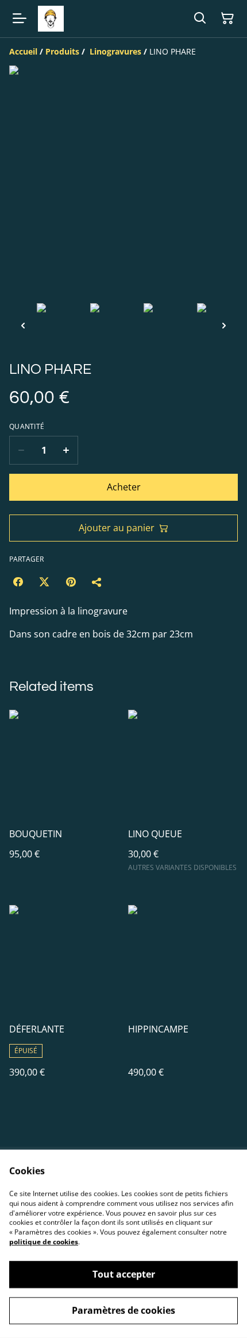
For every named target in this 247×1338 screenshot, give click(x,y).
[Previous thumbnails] (23, 325)
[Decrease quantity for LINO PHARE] (21, 450)
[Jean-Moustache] (51, 19)
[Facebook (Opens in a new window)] (17, 581)
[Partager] (97, 581)
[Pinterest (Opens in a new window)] (70, 581)
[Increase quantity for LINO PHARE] (66, 450)
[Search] (200, 18)
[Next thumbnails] (224, 325)
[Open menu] (19, 18)
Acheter (124, 487)
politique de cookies (43, 1242)
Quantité (26, 427)
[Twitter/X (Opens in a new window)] (44, 581)
